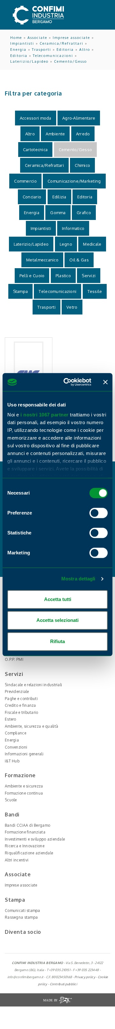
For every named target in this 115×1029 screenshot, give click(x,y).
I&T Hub (12, 761)
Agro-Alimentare (78, 118)
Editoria (65, 49)
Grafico (84, 212)
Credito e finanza (20, 705)
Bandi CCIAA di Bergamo (27, 825)
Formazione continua (24, 793)
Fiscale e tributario (21, 712)
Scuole (11, 799)
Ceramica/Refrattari (61, 43)
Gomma (57, 212)
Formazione (20, 775)
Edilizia (59, 196)
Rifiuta (57, 641)
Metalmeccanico (42, 259)
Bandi (12, 814)
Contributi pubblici (63, 984)
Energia (18, 49)
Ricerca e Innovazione (24, 845)
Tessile (95, 291)
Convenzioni (16, 747)
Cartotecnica (35, 149)
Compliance (15, 733)
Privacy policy (84, 977)
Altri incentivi (16, 860)
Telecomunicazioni (53, 55)
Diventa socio (23, 932)
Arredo (83, 133)
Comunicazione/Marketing (74, 181)
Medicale (92, 244)
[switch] (98, 513)
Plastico (63, 275)
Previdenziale (17, 691)
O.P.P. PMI (14, 659)
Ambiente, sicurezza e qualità (31, 726)
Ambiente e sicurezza (24, 786)
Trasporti (41, 49)
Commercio (25, 181)
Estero (10, 719)
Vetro (71, 307)
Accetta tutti (57, 599)
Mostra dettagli (78, 578)
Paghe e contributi (21, 698)
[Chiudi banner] (105, 382)
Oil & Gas (79, 259)
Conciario (32, 196)
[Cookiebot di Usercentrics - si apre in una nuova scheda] (67, 382)
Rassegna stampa (21, 917)
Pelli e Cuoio (32, 275)
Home (16, 37)
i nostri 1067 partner (44, 414)
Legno (66, 244)
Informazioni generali (24, 753)
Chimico (82, 165)
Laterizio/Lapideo (29, 61)
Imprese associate (71, 37)
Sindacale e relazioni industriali (33, 684)
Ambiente (55, 133)
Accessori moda (35, 118)
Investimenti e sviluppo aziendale (35, 839)
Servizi (89, 275)
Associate (37, 37)
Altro (84, 49)
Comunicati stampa (22, 910)
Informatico (73, 228)
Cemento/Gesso (70, 61)
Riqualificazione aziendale (29, 853)
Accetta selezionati (57, 620)
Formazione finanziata (25, 832)
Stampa (20, 291)
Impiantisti (22, 43)
